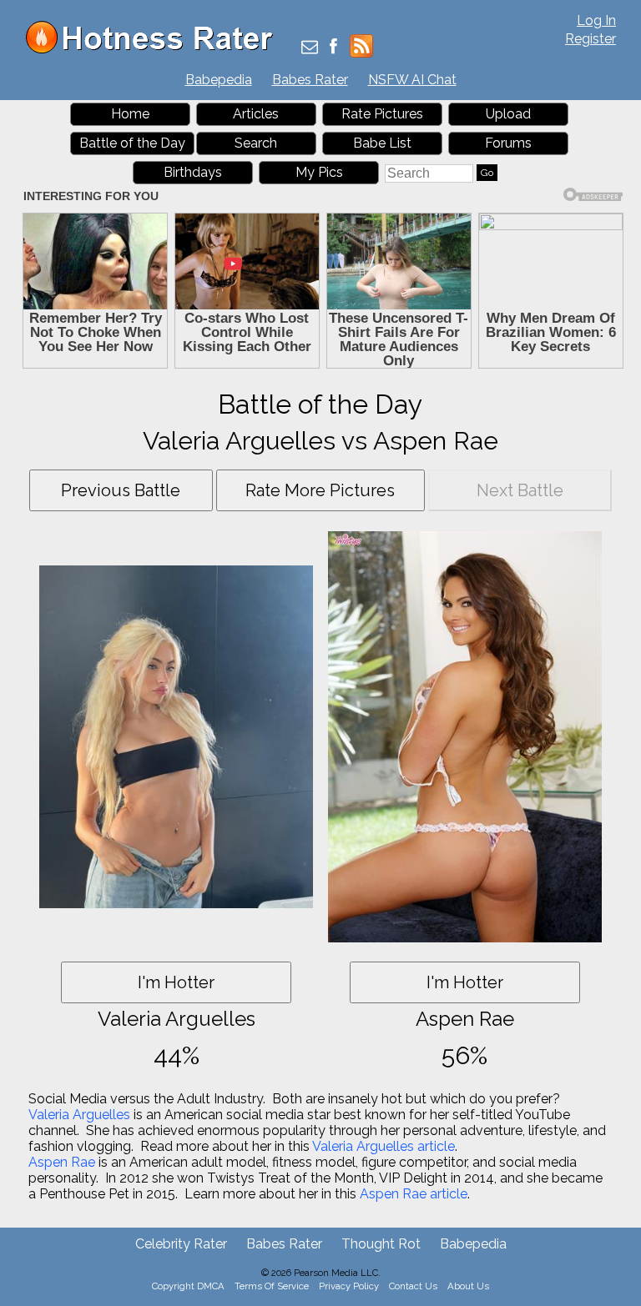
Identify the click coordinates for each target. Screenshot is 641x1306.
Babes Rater (310, 80)
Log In (596, 20)
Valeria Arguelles (79, 1115)
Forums (508, 143)
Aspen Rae (61, 1162)
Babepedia (218, 80)
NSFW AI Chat (412, 80)
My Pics (319, 172)
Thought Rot (381, 1244)
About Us (468, 1286)
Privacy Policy (349, 1286)
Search (256, 143)
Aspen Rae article (413, 1194)
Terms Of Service (272, 1286)
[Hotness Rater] (155, 50)
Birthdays (193, 172)
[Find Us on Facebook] (333, 48)
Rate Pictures (382, 114)
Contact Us (413, 1286)
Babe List (382, 143)
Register (590, 39)
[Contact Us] (309, 48)
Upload (508, 114)
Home (130, 114)
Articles (256, 114)
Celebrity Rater (181, 1244)
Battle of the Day (132, 143)
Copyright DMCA (188, 1286)
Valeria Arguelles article (383, 1146)
